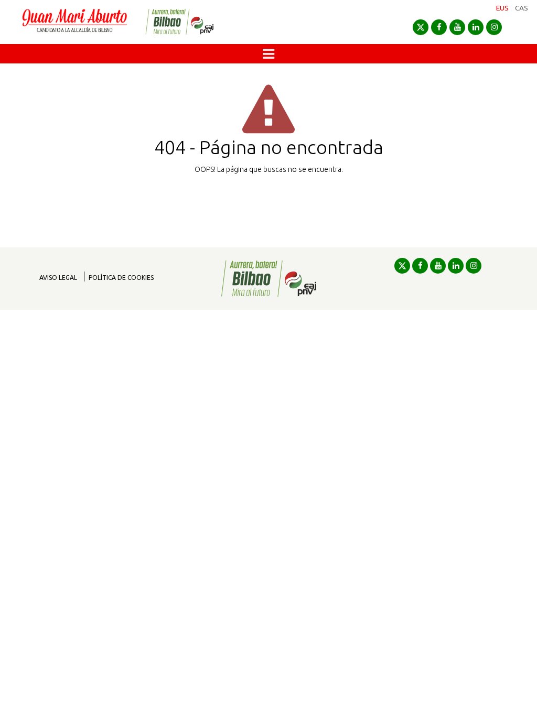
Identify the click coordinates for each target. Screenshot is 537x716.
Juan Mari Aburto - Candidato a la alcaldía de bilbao (74, 22)
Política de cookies (121, 277)
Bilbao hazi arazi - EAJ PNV (179, 22)
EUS (502, 8)
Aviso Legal (58, 277)
